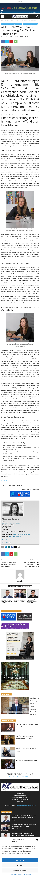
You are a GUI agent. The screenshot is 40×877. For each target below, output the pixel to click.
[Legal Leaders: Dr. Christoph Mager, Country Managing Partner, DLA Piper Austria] (15, 706)
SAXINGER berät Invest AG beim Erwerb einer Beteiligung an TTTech (19, 600)
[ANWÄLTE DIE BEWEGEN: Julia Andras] (8, 752)
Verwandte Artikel (14, 586)
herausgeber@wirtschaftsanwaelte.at (26, 805)
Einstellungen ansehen (20, 870)
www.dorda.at (5, 480)
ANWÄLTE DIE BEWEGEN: (8, 720)
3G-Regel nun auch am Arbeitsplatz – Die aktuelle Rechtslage (31, 564)
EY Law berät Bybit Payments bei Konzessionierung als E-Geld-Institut (32, 600)
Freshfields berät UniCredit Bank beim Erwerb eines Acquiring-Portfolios (7, 600)
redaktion (5, 36)
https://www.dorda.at (15, 536)
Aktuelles (7, 20)
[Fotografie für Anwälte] (20, 645)
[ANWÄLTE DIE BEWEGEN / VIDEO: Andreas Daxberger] (8, 728)
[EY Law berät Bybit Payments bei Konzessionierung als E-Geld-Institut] (33, 593)
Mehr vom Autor (26, 586)
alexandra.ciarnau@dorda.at (21, 534)
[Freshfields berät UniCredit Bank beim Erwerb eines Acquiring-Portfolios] (7, 593)
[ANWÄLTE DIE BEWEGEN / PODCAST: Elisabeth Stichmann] (8, 740)
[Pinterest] (11, 41)
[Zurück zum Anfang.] (10, 542)
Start (2, 20)
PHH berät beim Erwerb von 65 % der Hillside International (9, 564)
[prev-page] (19, 605)
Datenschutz (21, 874)
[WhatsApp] (15, 41)
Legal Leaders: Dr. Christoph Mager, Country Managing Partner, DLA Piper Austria (34, 706)
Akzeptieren (20, 860)
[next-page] (21, 605)
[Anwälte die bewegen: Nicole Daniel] (8, 764)
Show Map (5, 542)
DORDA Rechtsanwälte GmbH (11, 523)
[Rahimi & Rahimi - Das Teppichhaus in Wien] (20, 676)
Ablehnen (20, 865)
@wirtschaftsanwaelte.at (20, 776)
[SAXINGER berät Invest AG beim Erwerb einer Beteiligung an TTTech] (20, 593)
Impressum (28, 874)
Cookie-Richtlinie (13, 874)
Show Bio (4, 540)
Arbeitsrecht (11, 23)
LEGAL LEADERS (6, 694)
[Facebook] (3, 41)
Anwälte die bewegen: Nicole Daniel (26, 760)
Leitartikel (34, 23)
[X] (7, 41)
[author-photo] (20, 574)
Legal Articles (27, 23)
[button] (37, 840)
